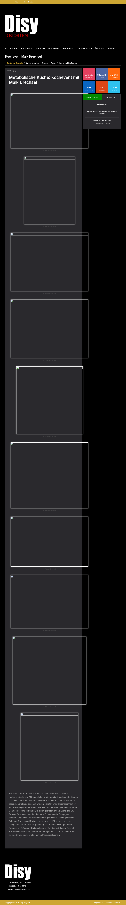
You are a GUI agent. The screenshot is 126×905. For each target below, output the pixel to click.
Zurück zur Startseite (15, 63)
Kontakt (31, 2)
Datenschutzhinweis (112, 903)
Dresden (45, 63)
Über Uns (99, 48)
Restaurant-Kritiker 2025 (102, 120)
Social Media (85, 48)
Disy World (11, 48)
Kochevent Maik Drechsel (68, 63)
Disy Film (40, 48)
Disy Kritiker (68, 48)
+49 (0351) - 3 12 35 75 (17, 886)
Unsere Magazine (32, 63)
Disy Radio (53, 48)
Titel (23, 2)
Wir (17, 2)
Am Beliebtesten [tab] (92, 97)
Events (53, 63)
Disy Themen (26, 48)
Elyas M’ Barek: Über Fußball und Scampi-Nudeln (102, 112)
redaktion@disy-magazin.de (19, 889)
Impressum (98, 903)
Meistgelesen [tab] (111, 97)
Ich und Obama (101, 105)
